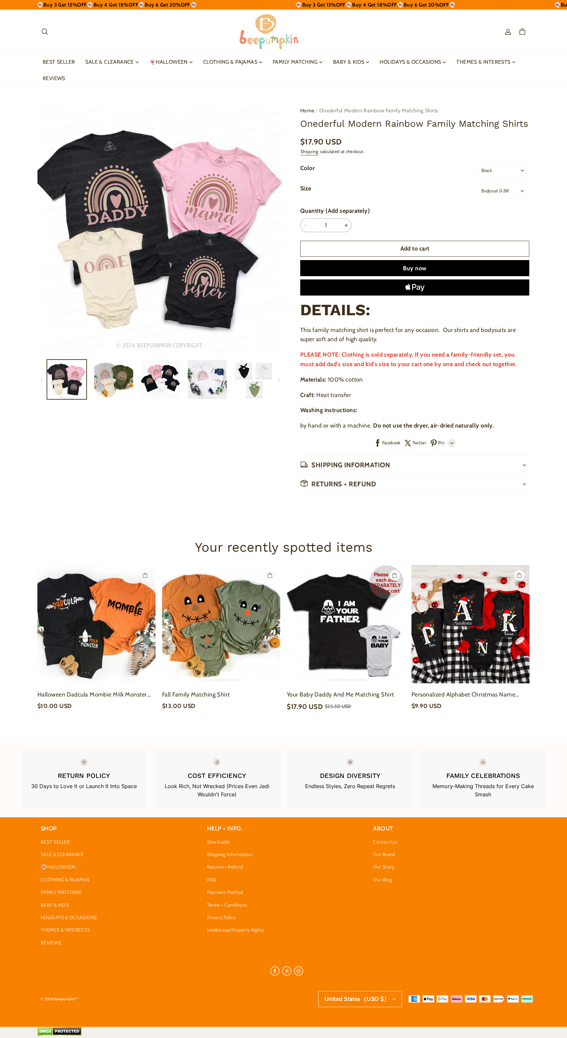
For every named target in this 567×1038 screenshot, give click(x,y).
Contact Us (385, 842)
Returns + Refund (225, 867)
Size (305, 188)
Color (307, 168)
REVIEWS (54, 78)
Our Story (383, 867)
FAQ (211, 880)
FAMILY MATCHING (295, 62)
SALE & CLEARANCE (109, 62)
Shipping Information (229, 854)
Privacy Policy (221, 917)
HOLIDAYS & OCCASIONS (410, 62)
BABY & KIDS (348, 62)
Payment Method (225, 892)
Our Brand (384, 854)
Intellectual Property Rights (235, 930)
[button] (44, 31)
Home (307, 110)
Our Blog (382, 880)
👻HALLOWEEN (168, 62)
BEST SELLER (59, 62)
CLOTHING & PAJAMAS (230, 62)
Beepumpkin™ (66, 999)
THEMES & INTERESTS (483, 62)
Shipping (310, 151)
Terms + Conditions (227, 905)
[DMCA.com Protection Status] (59, 1034)
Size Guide (218, 842)
